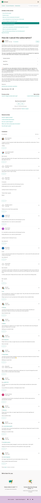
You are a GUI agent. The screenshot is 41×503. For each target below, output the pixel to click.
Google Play (5, 64)
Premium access (6, 15)
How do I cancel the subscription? (9, 23)
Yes (18, 103)
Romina (4, 307)
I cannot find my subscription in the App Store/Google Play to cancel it (16, 27)
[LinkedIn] (13, 89)
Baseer (4, 323)
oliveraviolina (7, 263)
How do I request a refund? (7, 117)
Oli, (3, 291)
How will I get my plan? (6, 125)
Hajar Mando (7, 228)
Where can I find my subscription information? (11, 123)
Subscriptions (17, 5)
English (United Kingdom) (20, 499)
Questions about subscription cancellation (9, 86)
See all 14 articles (5, 32)
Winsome (4, 410)
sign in (5, 467)
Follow (37, 41)
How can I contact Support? (7, 121)
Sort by (36, 134)
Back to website (11, 499)
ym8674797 (7, 215)
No (22, 103)
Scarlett (6, 287)
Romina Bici (7, 247)
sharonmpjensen (8, 138)
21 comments (15, 41)
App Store (5, 61)
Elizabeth (6, 40)
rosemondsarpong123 (9, 152)
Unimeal (3, 5)
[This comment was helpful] (3, 148)
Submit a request (25, 108)
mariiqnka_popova (8, 165)
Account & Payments (10, 5)
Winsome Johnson (8, 394)
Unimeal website (6, 58)
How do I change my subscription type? (10, 95)
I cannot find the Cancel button (33, 95)
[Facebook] (10, 89)
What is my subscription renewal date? (10, 29)
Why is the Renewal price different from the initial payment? (14, 31)
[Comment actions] (39, 138)
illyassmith (6, 339)
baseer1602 (7, 177)
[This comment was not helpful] (5, 148)
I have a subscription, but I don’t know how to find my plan (13, 19)
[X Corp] (11, 89)
